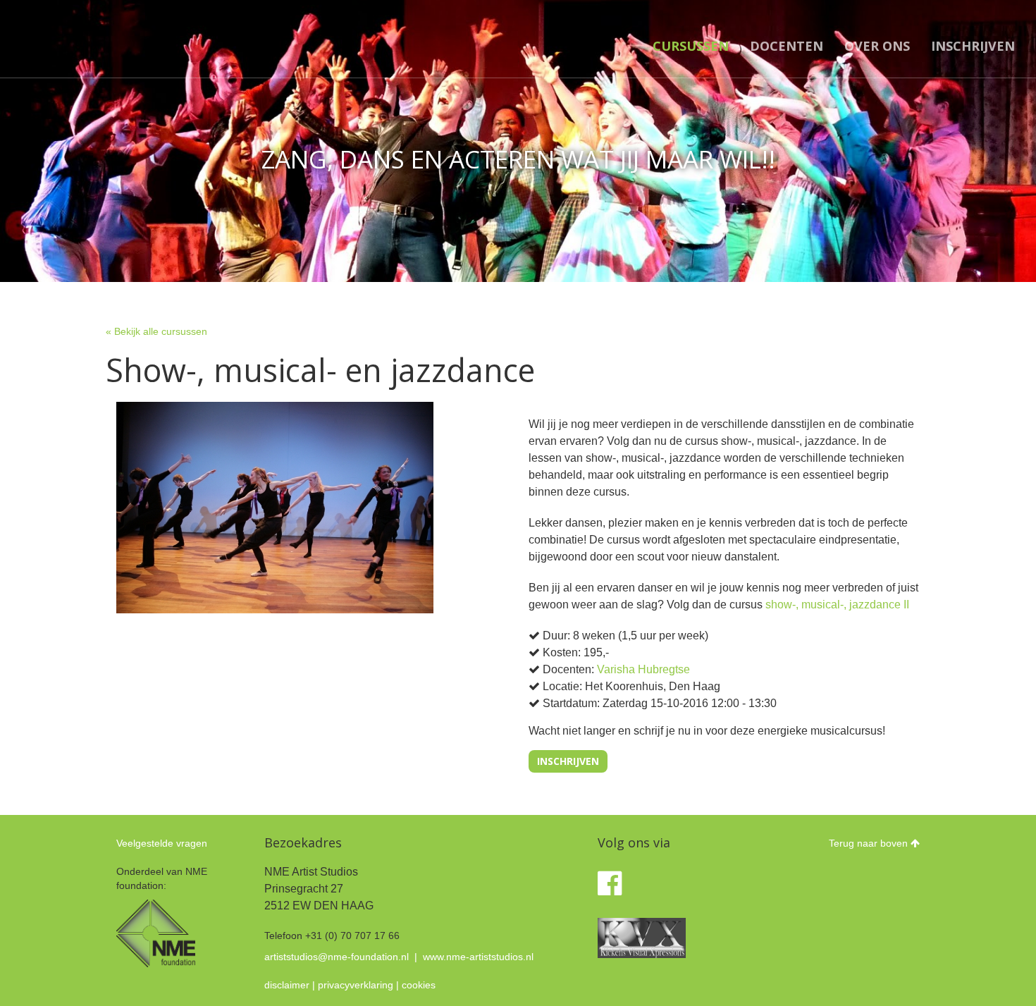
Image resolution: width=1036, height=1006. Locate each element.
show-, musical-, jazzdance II (837, 605)
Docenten (786, 45)
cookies (419, 984)
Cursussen (691, 45)
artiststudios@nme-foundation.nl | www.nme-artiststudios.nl (399, 956)
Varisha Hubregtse (643, 669)
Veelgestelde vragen (161, 843)
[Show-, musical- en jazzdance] (274, 507)
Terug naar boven (870, 843)
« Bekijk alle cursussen (156, 331)
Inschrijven (973, 45)
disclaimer (286, 984)
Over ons (877, 45)
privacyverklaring (355, 984)
